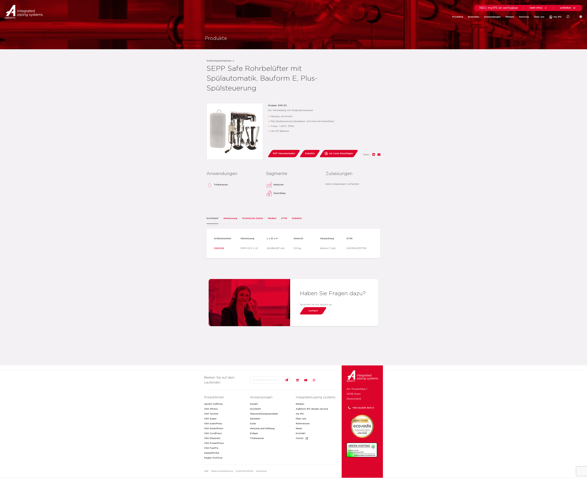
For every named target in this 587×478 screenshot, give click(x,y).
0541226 (219, 248)
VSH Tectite (211, 414)
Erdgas (254, 433)
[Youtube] (305, 380)
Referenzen (303, 423)
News (299, 428)
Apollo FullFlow (213, 404)
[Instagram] (314, 380)
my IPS (300, 414)
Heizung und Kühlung (262, 428)
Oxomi (299, 438)
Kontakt (300, 433)
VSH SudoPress (213, 423)
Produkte (457, 17)
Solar (253, 423)
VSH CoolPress (213, 433)
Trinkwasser (257, 438)
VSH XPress (211, 409)
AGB (206, 471)
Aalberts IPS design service (312, 409)
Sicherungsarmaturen (219, 61)
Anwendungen (492, 17)
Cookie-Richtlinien (244, 471)
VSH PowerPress (214, 443)
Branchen (473, 17)
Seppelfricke (211, 453)
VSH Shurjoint (212, 438)
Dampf (254, 404)
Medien (510, 17)
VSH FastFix (211, 448)
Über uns (539, 17)
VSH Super (210, 419)
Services (524, 17)
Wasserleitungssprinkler (264, 414)
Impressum (261, 471)
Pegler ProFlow (213, 458)
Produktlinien (214, 397)
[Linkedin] (297, 380)
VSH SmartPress (213, 428)
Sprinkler (255, 419)
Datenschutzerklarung (222, 471)
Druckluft (255, 409)
